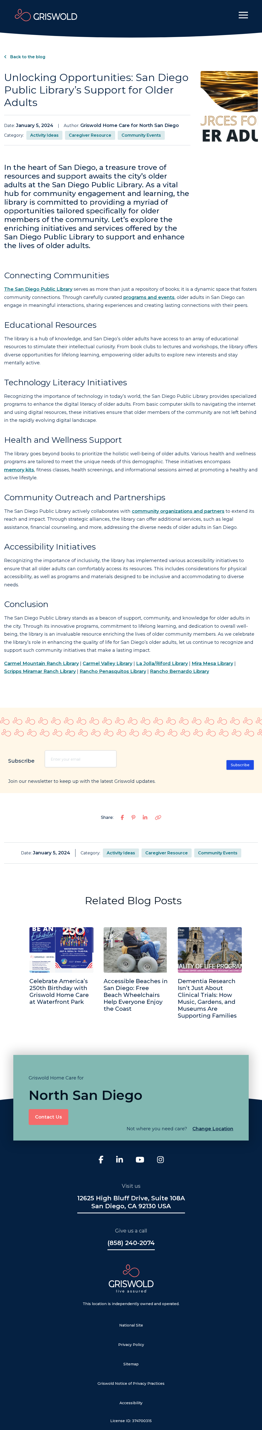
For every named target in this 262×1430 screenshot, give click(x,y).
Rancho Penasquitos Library (113, 671)
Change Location (212, 1129)
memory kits (19, 470)
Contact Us (48, 1117)
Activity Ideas (44, 135)
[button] (243, 15)
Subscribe (240, 765)
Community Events (141, 135)
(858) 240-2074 (131, 1243)
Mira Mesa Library (212, 663)
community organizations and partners (178, 511)
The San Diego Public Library (38, 289)
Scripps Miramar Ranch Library (40, 671)
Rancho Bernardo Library (179, 671)
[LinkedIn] (119, 1160)
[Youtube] (140, 1160)
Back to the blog (27, 56)
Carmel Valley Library (107, 663)
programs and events (148, 297)
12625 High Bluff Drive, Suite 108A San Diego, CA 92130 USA (131, 1202)
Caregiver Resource (90, 135)
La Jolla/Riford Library (162, 663)
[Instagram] (160, 1160)
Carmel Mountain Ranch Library (41, 663)
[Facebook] (101, 1160)
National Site (131, 1325)
